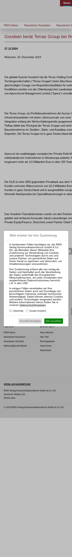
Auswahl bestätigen (30, 321)
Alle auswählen (54, 321)
